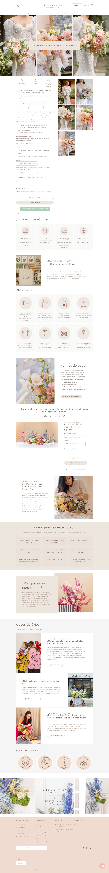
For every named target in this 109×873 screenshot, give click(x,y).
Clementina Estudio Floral (26, 869)
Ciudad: (18, 160)
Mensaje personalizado (70, 448)
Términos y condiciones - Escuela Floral (43, 826)
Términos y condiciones (42, 839)
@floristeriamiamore (31, 699)
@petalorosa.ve (55, 665)
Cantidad (18, 180)
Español (76, 5)
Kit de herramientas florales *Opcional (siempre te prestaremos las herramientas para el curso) (33, 168)
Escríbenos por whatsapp (71, 396)
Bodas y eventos (79, 825)
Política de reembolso (42, 842)
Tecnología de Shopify (38, 869)
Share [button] (68, 470)
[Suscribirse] (45, 848)
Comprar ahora (35, 202)
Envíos (37, 830)
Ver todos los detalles (78, 469)
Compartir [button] (21, 214)
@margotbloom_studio (57, 735)
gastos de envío (32, 191)
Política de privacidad (42, 836)
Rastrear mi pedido (41, 833)
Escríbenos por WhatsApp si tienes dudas (35, 208)
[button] (18, 6)
